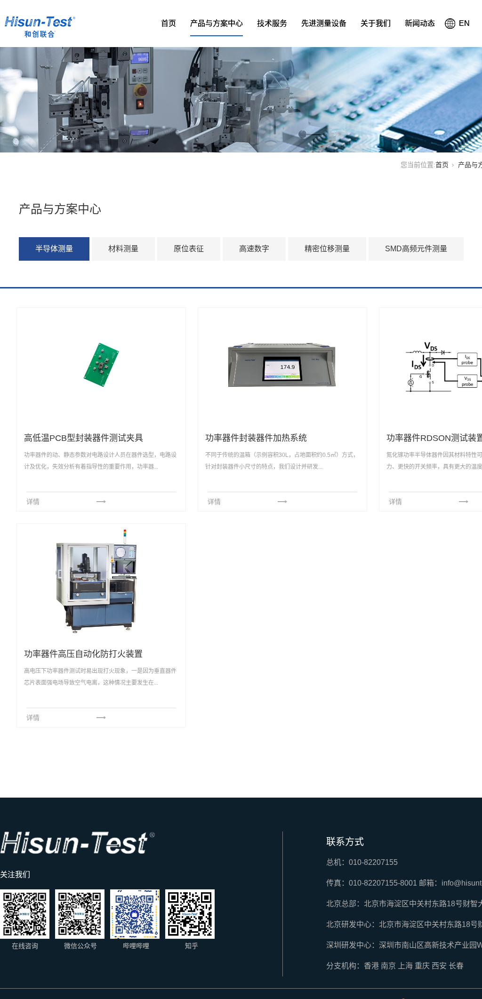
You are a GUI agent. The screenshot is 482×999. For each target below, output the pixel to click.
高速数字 (254, 249)
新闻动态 (420, 23)
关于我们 (376, 23)
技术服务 (272, 23)
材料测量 (123, 249)
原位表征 (189, 249)
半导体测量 (54, 249)
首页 (168, 23)
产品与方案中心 (216, 23)
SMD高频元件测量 (416, 249)
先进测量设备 (323, 23)
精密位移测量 (327, 249)
